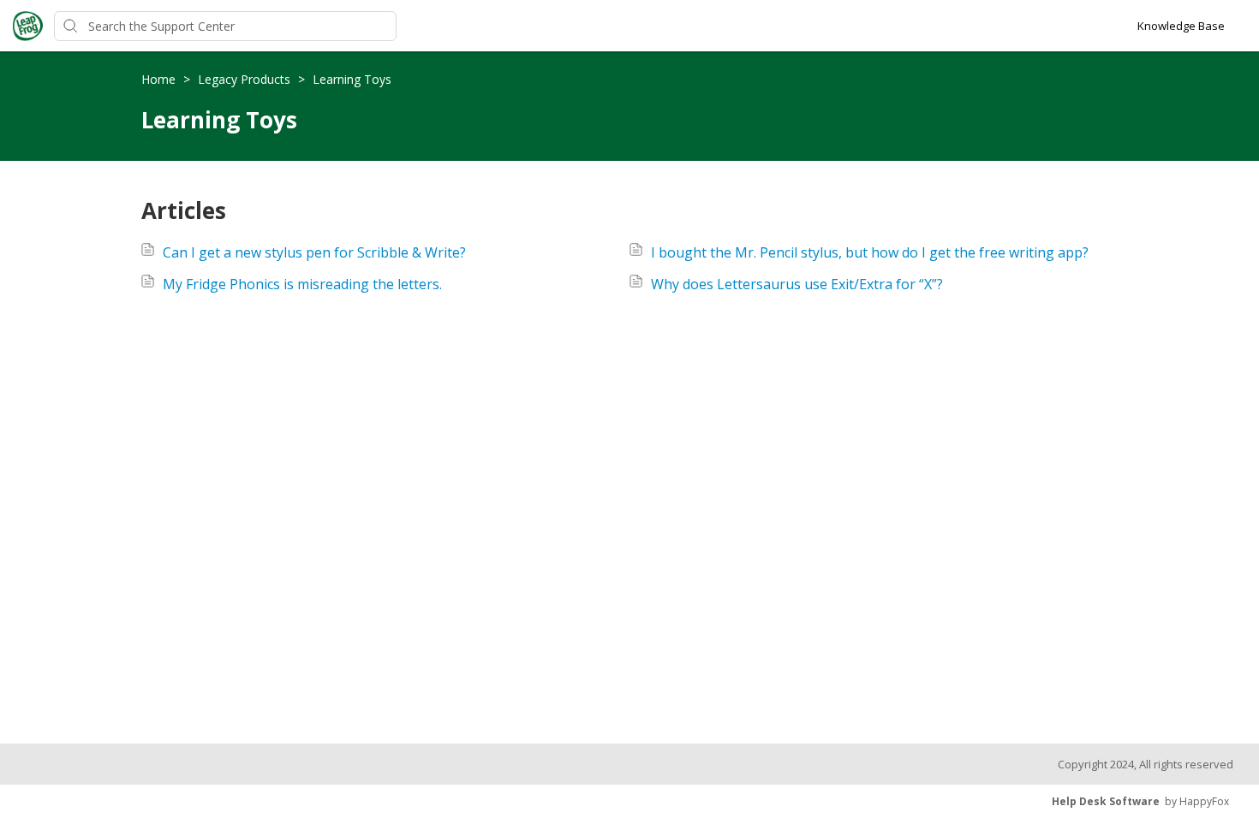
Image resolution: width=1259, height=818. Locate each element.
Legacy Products (246, 79)
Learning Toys (352, 79)
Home (160, 79)
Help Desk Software (1106, 801)
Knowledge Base (1181, 25)
